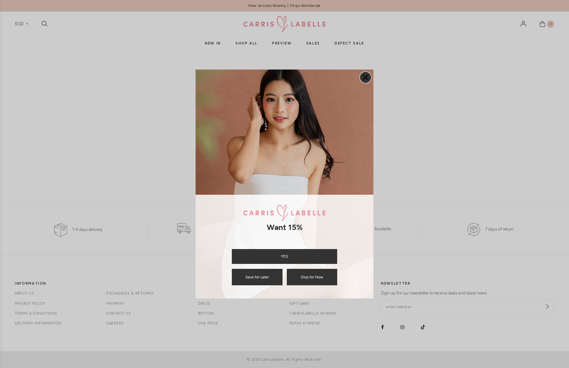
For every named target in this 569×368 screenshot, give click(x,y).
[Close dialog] (365, 77)
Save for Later (257, 277)
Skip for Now (312, 277)
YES (284, 256)
